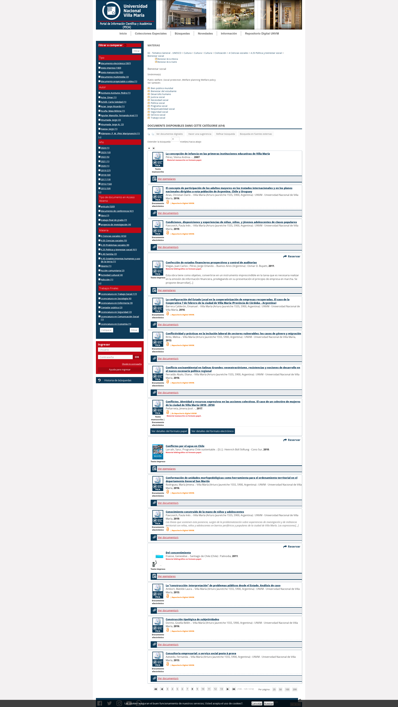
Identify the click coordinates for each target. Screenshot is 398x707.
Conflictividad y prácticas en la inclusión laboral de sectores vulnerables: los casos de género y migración (233, 333)
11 (209, 688)
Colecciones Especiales (151, 33)
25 (274, 689)
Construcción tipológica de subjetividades (192, 619)
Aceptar (268, 703)
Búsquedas (182, 33)
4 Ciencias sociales (238, 52)
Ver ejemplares (167, 179)
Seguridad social (159, 111)
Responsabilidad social (163, 108)
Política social (158, 102)
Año (101, 142)
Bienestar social (156, 55)
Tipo (101, 57)
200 (295, 689)
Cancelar (257, 703)
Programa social (159, 105)
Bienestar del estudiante (163, 91)
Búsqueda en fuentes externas (256, 133)
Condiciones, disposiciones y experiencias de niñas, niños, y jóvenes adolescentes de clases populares (231, 222)
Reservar (295, 256)
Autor (102, 87)
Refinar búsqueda (225, 133)
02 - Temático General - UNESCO (164, 52)
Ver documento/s (168, 213)
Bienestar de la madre (167, 62)
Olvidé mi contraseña (132, 364)
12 (215, 688)
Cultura (188, 52)
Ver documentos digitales (169, 133)
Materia (103, 230)
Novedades (205, 33)
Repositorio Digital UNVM (262, 33)
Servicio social (158, 114)
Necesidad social (159, 100)
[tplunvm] (154, 148)
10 (203, 688)
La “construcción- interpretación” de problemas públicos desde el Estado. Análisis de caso (223, 585)
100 (287, 689)
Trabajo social (158, 117)
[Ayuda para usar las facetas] (125, 45)
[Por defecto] (150, 148)
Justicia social (158, 97)
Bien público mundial (162, 88)
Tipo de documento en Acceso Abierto (117, 199)
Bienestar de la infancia (168, 59)
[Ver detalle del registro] (158, 274)
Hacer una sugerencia (199, 133)
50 (280, 689)
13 (221, 688)
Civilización (220, 52)
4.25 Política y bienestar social (266, 52)
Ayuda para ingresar (120, 369)
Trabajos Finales (108, 288)
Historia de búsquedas (117, 380)
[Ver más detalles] (158, 166)
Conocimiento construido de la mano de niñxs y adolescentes (205, 512)
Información (229, 33)
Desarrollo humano (161, 94)
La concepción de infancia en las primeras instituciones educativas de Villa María (218, 153)
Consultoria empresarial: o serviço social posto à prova (201, 653)
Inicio (123, 33)
